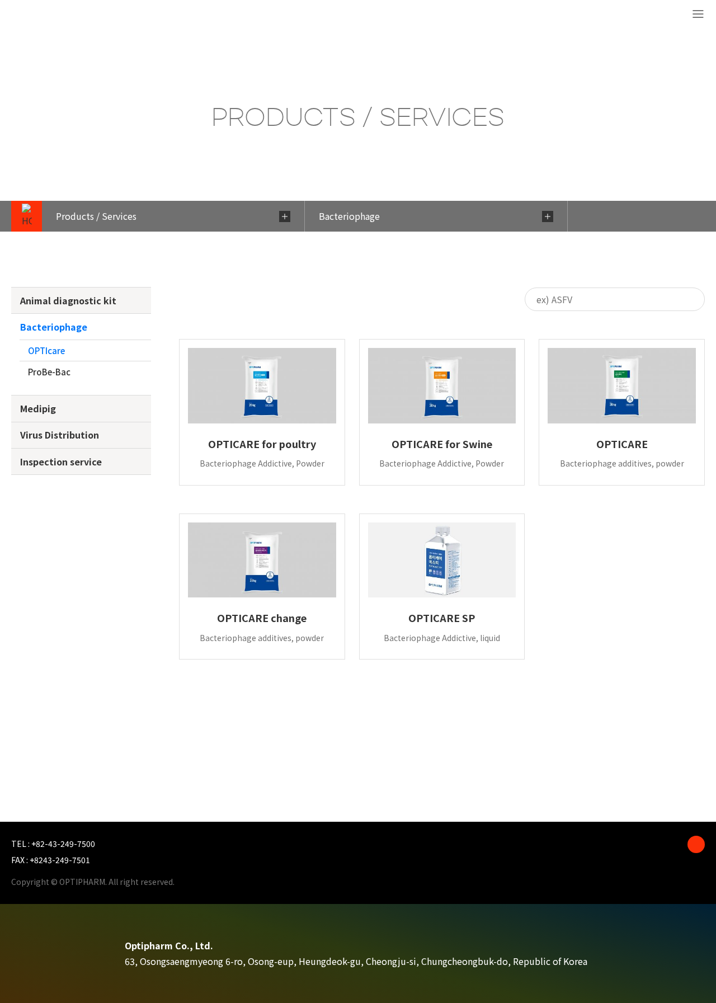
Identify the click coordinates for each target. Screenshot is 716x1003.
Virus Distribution (59, 434)
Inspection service (61, 461)
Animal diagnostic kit (68, 300)
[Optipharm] (50, 15)
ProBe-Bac (49, 372)
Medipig (38, 408)
